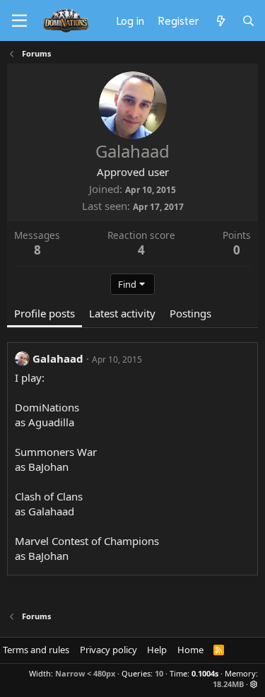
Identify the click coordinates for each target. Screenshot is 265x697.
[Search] (248, 20)
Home (190, 649)
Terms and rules (36, 649)
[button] (254, 684)
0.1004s (205, 673)
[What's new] (220, 20)
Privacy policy (108, 649)
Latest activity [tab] (122, 313)
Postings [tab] (190, 313)
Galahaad (58, 358)
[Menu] (19, 21)
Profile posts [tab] (44, 313)
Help (157, 649)
